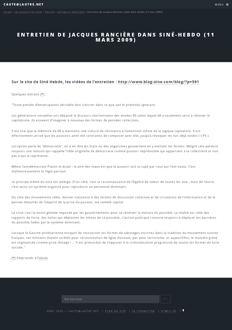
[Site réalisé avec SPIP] (183, 311)
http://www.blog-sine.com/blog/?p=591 (158, 81)
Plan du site (115, 311)
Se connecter (143, 311)
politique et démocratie (71, 12)
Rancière (50, 12)
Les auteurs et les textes (28, 12)
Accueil (8, 12)
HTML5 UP (169, 311)
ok (165, 299)
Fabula (43, 258)
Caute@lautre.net (24, 4)
